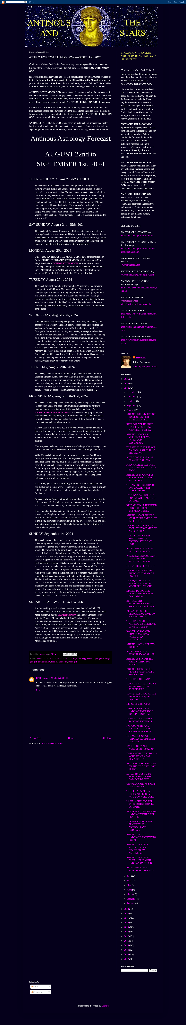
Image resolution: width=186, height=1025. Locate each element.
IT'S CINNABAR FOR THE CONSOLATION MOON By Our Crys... (141, 498)
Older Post (106, 738)
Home (71, 738)
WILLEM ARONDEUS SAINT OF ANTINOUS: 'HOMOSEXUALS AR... (141, 559)
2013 (126, 954)
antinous (55, 658)
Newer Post (35, 738)
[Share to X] (70, 654)
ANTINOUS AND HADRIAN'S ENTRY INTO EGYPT (141, 837)
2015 (126, 945)
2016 (126, 941)
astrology (82, 658)
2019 (126, 927)
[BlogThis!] (67, 654)
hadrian (54, 662)
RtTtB (39, 678)
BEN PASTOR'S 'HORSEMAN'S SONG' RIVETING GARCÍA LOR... (141, 604)
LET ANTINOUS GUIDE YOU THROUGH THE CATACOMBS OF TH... (139, 776)
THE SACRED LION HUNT (140, 566)
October (131, 401)
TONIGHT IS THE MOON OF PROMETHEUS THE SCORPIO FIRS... (141, 686)
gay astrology (104, 658)
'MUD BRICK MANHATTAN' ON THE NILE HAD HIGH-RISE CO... (141, 766)
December (132, 392)
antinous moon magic (69, 658)
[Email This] (64, 654)
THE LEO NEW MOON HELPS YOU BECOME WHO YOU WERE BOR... (140, 794)
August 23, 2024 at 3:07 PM (56, 678)
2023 (126, 909)
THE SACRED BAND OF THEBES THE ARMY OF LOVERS (140, 573)
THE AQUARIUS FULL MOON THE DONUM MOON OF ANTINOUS (139, 583)
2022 (126, 913)
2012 (126, 959)
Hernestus (141, 357)
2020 (126, 922)
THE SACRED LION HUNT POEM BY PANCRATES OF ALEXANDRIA (141, 528)
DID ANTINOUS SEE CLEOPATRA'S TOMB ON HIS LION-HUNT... (140, 614)
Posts (35, 986)
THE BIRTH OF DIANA (138, 679)
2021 (126, 918)
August (130, 410)
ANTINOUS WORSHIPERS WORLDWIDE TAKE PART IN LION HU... (141, 518)
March (130, 894)
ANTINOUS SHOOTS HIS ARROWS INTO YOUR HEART (139, 662)
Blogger (105, 1005)
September (132, 405)
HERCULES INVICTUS (138, 704)
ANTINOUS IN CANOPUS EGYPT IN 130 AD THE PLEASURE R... (139, 478)
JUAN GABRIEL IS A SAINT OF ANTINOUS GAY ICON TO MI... (141, 468)
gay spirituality (44, 662)
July (129, 876)
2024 (126, 388)
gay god (33, 662)
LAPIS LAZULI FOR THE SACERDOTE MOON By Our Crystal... (140, 804)
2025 (126, 383)
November (132, 396)
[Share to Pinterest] (75, 654)
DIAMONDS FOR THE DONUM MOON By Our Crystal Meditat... (139, 594)
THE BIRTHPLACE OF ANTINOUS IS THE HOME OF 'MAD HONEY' (141, 624)
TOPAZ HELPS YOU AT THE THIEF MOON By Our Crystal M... (141, 696)
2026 (126, 379)
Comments (38, 992)
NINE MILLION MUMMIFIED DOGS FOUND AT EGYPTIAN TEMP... (141, 508)
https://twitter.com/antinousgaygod (136, 304)
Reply (39, 690)
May (129, 885)
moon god (72, 662)
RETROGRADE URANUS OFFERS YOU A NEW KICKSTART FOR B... (139, 427)
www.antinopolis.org (130, 265)
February (131, 899)
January (131, 903)
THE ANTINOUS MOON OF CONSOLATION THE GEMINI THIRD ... (140, 488)
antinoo (40, 658)
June (129, 880)
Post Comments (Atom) (52, 743)
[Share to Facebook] (72, 654)
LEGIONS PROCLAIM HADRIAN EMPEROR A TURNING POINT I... (139, 711)
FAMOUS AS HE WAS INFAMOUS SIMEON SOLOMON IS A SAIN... (139, 729)
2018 (126, 931)
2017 (126, 936)
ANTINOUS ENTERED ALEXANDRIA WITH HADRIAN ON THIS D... (140, 860)
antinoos (47, 658)
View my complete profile (145, 366)
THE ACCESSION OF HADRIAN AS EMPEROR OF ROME (140, 739)
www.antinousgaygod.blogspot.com (137, 274)
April (129, 889)
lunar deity (63, 662)
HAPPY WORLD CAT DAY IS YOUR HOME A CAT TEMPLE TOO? (141, 756)
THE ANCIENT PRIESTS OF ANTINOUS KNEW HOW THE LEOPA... (140, 450)
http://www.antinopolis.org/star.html (137, 235)
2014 (126, 950)
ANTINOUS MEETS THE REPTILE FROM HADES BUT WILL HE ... (140, 672)
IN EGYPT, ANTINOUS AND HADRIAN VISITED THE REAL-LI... (141, 814)
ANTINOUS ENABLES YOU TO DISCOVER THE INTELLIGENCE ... (141, 417)
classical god (92, 658)
